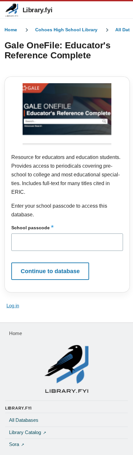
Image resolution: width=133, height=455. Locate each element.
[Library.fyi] (11, 10)
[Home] (66, 369)
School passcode (30, 227)
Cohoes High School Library (66, 29)
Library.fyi (38, 10)
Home (11, 29)
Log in (12, 305)
